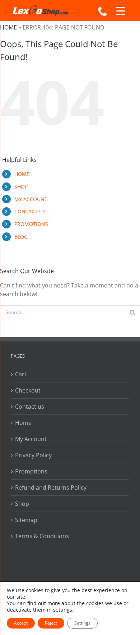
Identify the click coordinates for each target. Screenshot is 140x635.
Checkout (28, 390)
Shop (22, 504)
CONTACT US (30, 211)
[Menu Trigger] (121, 11)
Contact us (29, 407)
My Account (31, 439)
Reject (51, 623)
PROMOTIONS (31, 224)
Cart (21, 374)
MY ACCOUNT (30, 199)
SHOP (21, 186)
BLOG (21, 236)
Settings (82, 623)
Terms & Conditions (42, 536)
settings (62, 610)
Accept (21, 623)
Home (8, 27)
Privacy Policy (33, 455)
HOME (21, 174)
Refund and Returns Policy (51, 487)
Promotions (31, 471)
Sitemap (26, 520)
